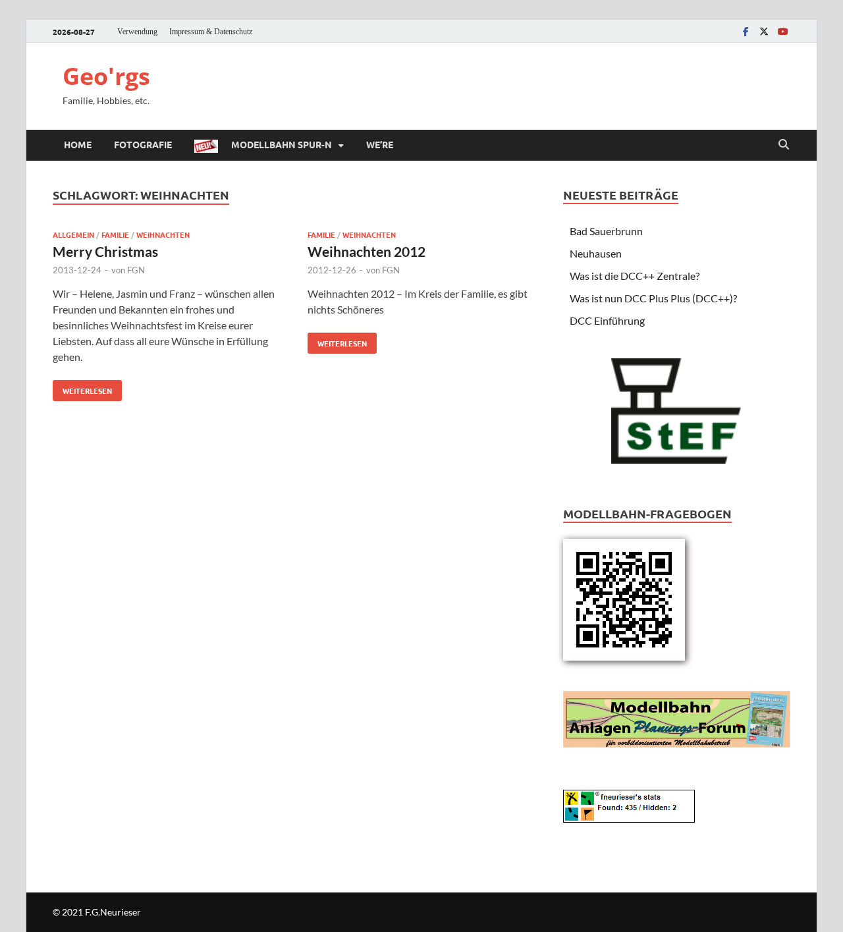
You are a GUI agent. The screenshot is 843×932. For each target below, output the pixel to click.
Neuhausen (596, 253)
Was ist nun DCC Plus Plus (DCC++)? (653, 298)
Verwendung (137, 31)
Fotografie (143, 144)
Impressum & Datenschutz (210, 31)
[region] (677, 411)
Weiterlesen (82, 388)
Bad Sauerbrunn (606, 231)
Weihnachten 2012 (366, 251)
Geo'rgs (106, 76)
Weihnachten (163, 234)
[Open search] (784, 145)
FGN (136, 270)
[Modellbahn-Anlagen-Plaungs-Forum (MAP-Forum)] (676, 717)
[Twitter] (764, 31)
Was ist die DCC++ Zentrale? (634, 275)
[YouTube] (782, 31)
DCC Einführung (607, 320)
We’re (379, 144)
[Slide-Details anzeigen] (677, 407)
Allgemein (73, 234)
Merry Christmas (105, 251)
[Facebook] (745, 31)
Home (78, 144)
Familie (115, 234)
